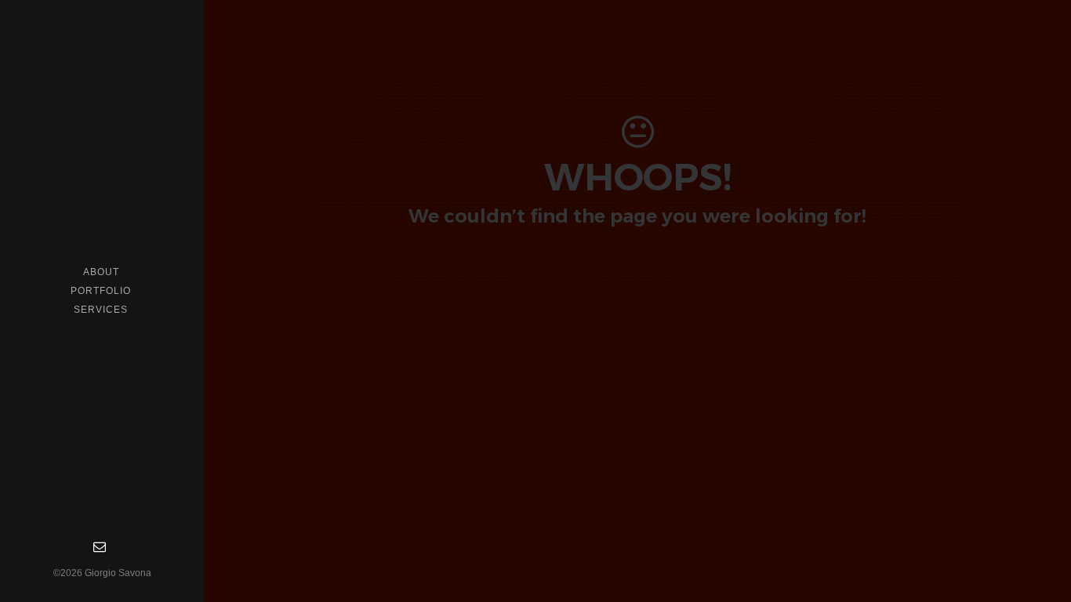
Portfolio (101, 290)
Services (101, 309)
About (101, 272)
